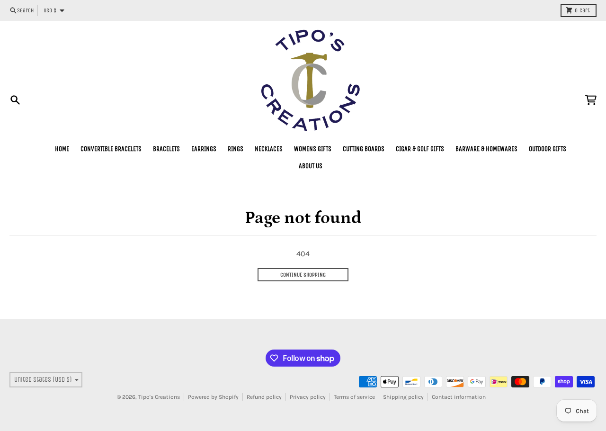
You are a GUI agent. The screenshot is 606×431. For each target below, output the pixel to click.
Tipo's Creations (159, 397)
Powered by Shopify (213, 397)
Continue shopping (303, 274)
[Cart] (591, 100)
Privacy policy (308, 397)
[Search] (15, 100)
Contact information (459, 397)
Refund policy (264, 397)
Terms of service (354, 397)
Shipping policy (403, 397)
